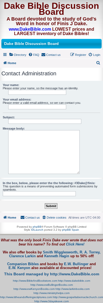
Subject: (9, 117)
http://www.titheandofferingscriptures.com (26, 297)
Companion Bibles (23, 264)
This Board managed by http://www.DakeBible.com (51, 274)
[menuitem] (17, 55)
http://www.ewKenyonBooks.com (34, 288)
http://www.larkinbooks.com (72, 288)
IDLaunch (37, 229)
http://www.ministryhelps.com (51, 293)
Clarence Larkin (22, 256)
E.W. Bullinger (76, 264)
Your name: (11, 85)
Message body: (14, 128)
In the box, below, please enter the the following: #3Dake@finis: (49, 183)
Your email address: (17, 99)
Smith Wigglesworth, (61, 252)
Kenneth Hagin (56, 256)
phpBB (37, 226)
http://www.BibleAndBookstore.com (35, 280)
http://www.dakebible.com (74, 280)
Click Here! (75, 244)
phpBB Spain (70, 229)
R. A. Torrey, (90, 252)
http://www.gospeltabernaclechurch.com (78, 297)
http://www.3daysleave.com (51, 301)
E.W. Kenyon (19, 268)
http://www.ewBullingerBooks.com (51, 284)
